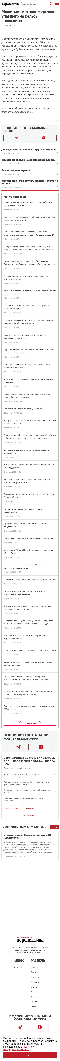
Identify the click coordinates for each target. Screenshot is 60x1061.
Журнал (34, 996)
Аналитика (35, 976)
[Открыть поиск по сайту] (51, 4)
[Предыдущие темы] (52, 827)
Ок (30, 1055)
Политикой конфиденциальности (19, 1047)
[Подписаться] (44, 138)
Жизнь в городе (37, 991)
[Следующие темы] (56, 827)
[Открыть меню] (57, 4)
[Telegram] (18, 747)
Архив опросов (30, 814)
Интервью (35, 981)
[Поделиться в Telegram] (16, 138)
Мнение (34, 986)
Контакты (18, 967)
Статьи (33, 971)
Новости (55, 120)
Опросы (34, 1006)
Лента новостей (15, 196)
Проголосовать (13, 807)
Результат (29, 808)
